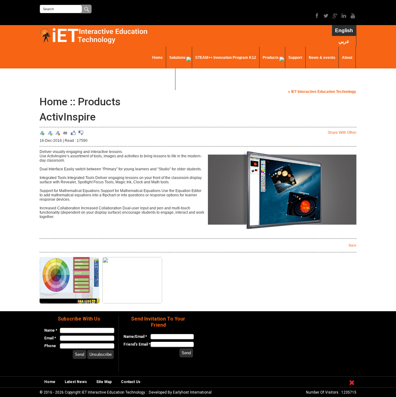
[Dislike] (80, 132)
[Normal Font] (42, 132)
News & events (322, 57)
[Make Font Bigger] (49, 132)
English (344, 30)
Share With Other (342, 132)
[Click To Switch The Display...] (351, 386)
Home (157, 57)
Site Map (104, 382)
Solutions (177, 57)
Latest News (76, 382)
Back (352, 245)
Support (295, 57)
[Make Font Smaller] (57, 132)
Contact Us (162, 79)
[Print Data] (65, 132)
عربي (344, 41)
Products (271, 57)
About (347, 57)
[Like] (73, 132)
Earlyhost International (192, 392)
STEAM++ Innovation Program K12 (225, 57)
